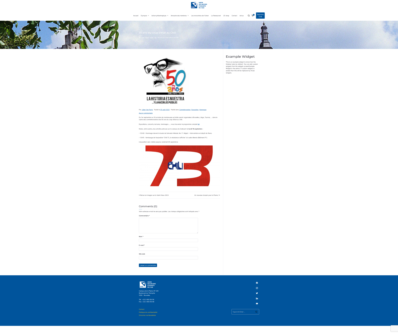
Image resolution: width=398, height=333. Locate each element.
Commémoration (185, 110)
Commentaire (144, 216)
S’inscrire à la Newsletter (147, 315)
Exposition (194, 110)
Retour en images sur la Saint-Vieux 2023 (154, 195)
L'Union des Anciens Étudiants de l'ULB (205, 329)
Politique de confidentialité (148, 312)
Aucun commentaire (146, 113)
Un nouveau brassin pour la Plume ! (206, 195)
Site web (142, 254)
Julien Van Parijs (147, 110)
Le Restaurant (216, 15)
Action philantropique (159, 15)
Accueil (135, 15)
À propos (144, 15)
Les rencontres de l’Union (200, 15)
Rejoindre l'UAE (260, 16)
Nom (141, 236)
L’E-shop (226, 15)
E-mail (142, 245)
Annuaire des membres (179, 15)
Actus (242, 15)
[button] (148, 16)
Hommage (202, 110)
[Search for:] (245, 311)
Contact (234, 15)
